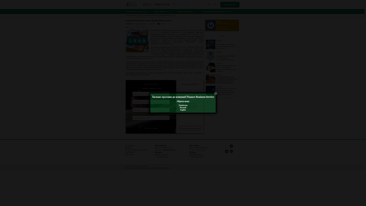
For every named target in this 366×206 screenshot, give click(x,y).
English (183, 110)
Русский (183, 107)
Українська (183, 105)
